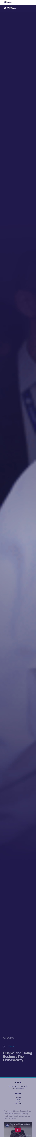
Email (18, 1101)
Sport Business (14, 1086)
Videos (11, 1046)
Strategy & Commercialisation (19, 1087)
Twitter (18, 1099)
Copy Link (18, 1103)
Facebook (18, 1097)
